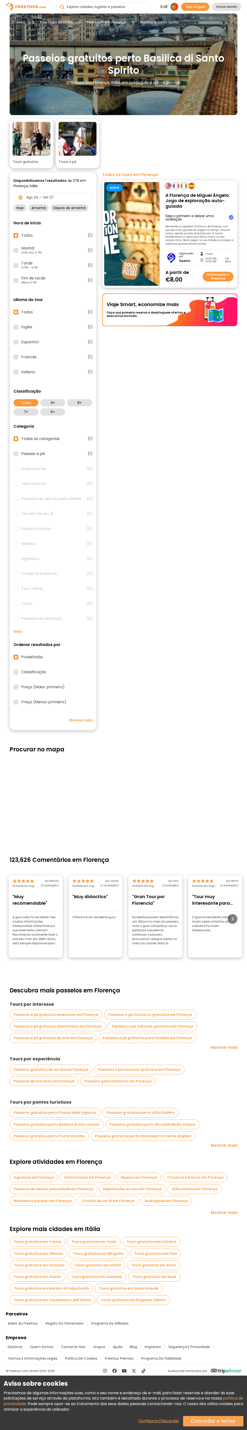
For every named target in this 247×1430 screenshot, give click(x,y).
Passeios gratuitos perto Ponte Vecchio (49, 1136)
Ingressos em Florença (34, 1177)
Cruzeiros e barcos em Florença (195, 1177)
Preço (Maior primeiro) (43, 687)
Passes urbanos (57, 528)
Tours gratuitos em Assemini (96, 1276)
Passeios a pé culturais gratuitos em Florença (152, 1026)
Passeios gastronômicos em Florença (117, 1081)
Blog (133, 1346)
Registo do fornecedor (65, 1323)
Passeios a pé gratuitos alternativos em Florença (58, 1026)
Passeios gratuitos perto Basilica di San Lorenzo (57, 1124)
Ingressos (57, 558)
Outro (57, 603)
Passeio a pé (57, 453)
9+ (53, 402)
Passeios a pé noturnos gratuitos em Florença (139, 1069)
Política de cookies (81, 1358)
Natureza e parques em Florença (43, 1200)
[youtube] (124, 1371)
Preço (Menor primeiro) (43, 702)
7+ (26, 412)
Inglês (57, 327)
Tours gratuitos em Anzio (153, 1265)
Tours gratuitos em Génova (38, 1253)
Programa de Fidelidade (161, 1358)
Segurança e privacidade (189, 1346)
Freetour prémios (119, 1358)
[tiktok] (143, 1371)
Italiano (57, 372)
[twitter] (134, 1371)
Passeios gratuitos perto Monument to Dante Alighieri (143, 1136)
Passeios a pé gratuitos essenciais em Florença (56, 1014)
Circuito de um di (57, 513)
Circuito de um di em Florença (108, 1200)
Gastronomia (57, 468)
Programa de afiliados (110, 1323)
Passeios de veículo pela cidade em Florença (53, 1189)
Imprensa (153, 1346)
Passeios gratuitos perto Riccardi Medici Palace (152, 1124)
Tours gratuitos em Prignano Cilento (133, 1300)
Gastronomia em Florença (87, 1177)
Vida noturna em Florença (195, 1189)
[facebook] (114, 1371)
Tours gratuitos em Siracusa (39, 1265)
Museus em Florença (139, 1177)
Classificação (33, 672)
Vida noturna (57, 483)
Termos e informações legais (32, 1358)
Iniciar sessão (226, 7)
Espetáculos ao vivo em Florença (132, 1189)
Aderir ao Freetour (23, 1323)
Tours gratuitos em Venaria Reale (128, 1288)
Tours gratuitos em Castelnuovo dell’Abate (52, 1300)
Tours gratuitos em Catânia (151, 1241)
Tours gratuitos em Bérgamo (98, 1253)
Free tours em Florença (106, 22)
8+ (79, 402)
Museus (57, 543)
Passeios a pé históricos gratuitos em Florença (150, 1014)
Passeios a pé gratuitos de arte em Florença (53, 1037)
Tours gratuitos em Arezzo (37, 1276)
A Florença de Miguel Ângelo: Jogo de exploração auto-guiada (197, 201)
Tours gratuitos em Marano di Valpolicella (51, 1288)
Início (21, 22)
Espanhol (57, 342)
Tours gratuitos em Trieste (37, 1241)
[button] (31, 143)
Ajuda (117, 1346)
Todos (26, 402)
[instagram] (105, 1371)
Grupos (99, 1346)
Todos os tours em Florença (130, 174)
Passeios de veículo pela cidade (57, 498)
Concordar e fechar (213, 1421)
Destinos (15, 1346)
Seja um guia (195, 7)
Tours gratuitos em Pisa (155, 1253)
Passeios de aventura (57, 618)
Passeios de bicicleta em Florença (44, 1081)
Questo (184, 261)
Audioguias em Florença (166, 1200)
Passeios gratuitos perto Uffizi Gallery (140, 1112)
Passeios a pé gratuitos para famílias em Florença (147, 1037)
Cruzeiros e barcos (57, 573)
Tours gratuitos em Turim (94, 1241)
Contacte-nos (73, 1346)
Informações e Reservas (218, 276)
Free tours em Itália (56, 22)
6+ (53, 412)
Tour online (57, 588)
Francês (57, 357)
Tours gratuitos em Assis (154, 1276)
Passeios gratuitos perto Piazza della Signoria (55, 1112)
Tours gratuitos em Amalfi (98, 1265)
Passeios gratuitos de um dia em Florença (51, 1069)
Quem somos (41, 1346)
